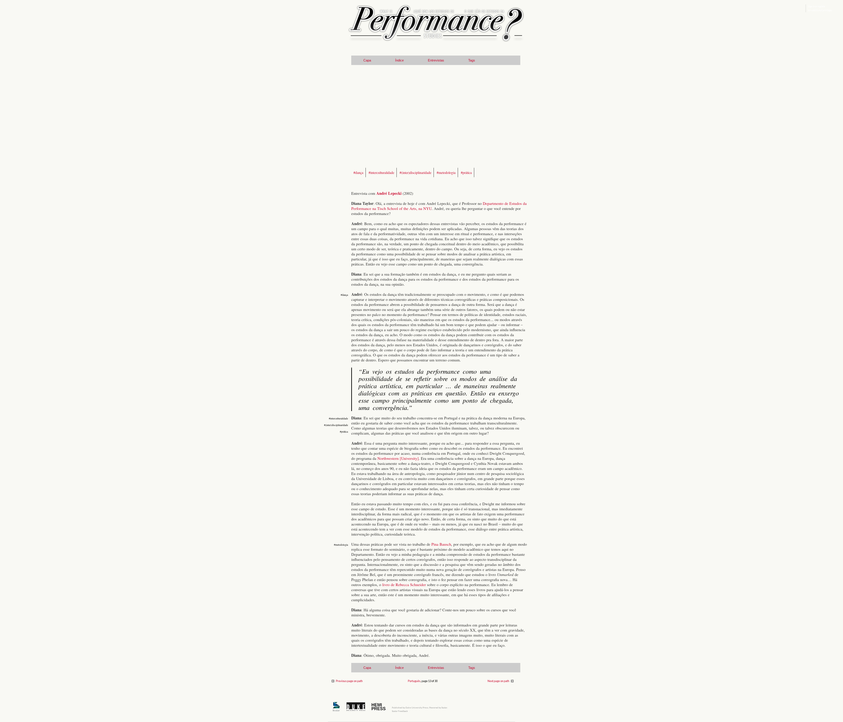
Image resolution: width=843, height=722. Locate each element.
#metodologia (446, 172)
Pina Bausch (441, 544)
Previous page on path (349, 681)
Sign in (811, 6)
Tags (471, 60)
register (821, 6)
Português (414, 681)
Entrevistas (436, 60)
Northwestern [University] (398, 458)
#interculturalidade (381, 172)
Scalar (444, 707)
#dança (358, 172)
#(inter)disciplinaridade (415, 172)
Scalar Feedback (400, 711)
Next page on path (498, 681)
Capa (367, 60)
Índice (399, 60)
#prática (466, 172)
